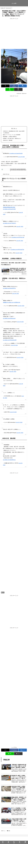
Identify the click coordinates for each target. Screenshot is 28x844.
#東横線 (5, 206)
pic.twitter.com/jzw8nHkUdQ (16, 152)
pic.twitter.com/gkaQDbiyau (9, 455)
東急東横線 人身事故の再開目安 (10, 136)
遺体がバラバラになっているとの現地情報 (11, 134)
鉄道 (3, 587)
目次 (12, 128)
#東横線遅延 (10, 206)
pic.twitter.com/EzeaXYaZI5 (9, 207)
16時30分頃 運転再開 (7, 140)
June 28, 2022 (21, 156)
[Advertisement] (14, 34)
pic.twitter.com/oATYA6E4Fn (9, 221)
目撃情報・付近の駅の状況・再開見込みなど (12, 138)
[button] (18, 89)
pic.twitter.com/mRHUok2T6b (17, 246)
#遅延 (14, 206)
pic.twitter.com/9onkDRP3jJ (9, 285)
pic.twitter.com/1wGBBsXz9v (13, 299)
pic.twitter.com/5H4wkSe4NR (9, 336)
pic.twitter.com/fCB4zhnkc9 (9, 315)
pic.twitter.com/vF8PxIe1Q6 (18, 234)
